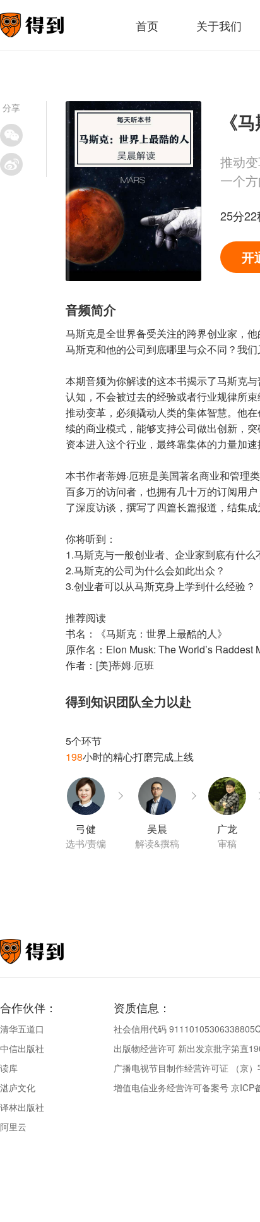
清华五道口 (22, 1028)
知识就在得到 (49, 951)
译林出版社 (22, 1107)
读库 (9, 1068)
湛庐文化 (17, 1087)
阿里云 (13, 1126)
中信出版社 (22, 1048)
